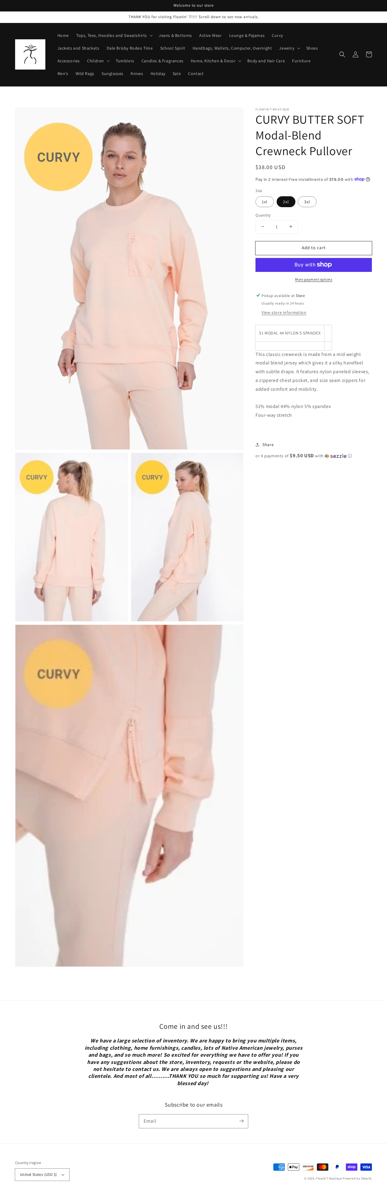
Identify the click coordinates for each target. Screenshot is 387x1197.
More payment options (313, 279)
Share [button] (268, 444)
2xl (286, 201)
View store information (284, 312)
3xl (307, 201)
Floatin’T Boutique (329, 1178)
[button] (342, 54)
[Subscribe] (241, 1121)
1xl (265, 201)
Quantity (263, 214)
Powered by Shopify (357, 1178)
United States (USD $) (38, 1174)
